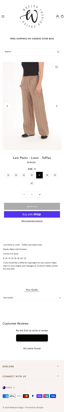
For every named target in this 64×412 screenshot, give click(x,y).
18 (47, 175)
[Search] (58, 51)
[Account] (57, 16)
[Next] (56, 106)
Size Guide (8, 297)
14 (32, 175)
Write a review (32, 337)
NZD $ (9, 387)
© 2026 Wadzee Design (13, 407)
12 (24, 175)
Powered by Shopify (34, 407)
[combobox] (32, 51)
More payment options (32, 221)
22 (31, 183)
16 (39, 175)
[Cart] (62, 16)
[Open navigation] (8, 16)
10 (16, 175)
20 (55, 175)
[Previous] (7, 106)
